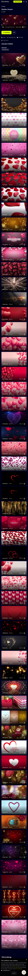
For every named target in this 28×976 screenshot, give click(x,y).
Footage (3, 6)
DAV (4, 11)
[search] (23, 2)
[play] (3, 27)
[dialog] (14, 967)
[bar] (26, 2)
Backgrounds (5, 49)
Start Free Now (18, 1)
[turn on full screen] (20, 65)
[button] (14, 970)
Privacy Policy (15, 967)
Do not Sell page (19, 968)
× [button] (26, 959)
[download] (24, 65)
